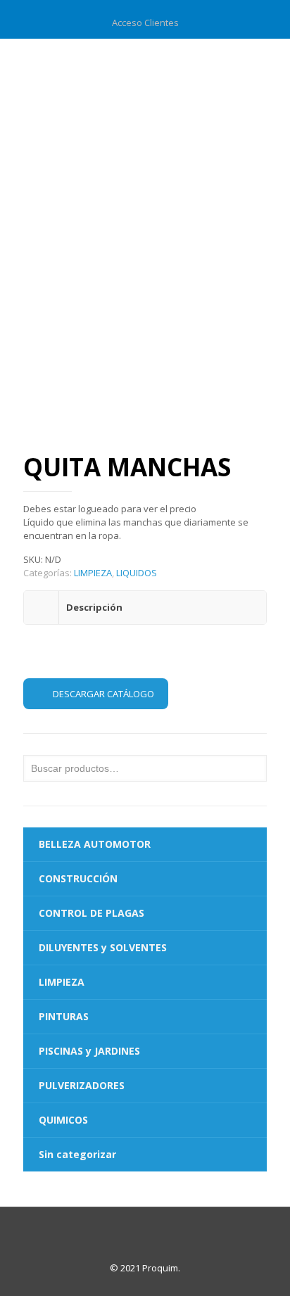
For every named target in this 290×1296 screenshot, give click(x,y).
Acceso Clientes (145, 22)
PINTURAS (64, 1016)
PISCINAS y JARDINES (89, 1050)
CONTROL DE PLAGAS (91, 913)
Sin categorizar (77, 1154)
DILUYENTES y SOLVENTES (103, 947)
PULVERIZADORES (82, 1085)
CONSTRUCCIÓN (78, 878)
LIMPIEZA (93, 572)
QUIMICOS (63, 1119)
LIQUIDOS (136, 572)
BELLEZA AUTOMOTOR (95, 844)
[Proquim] (145, 67)
